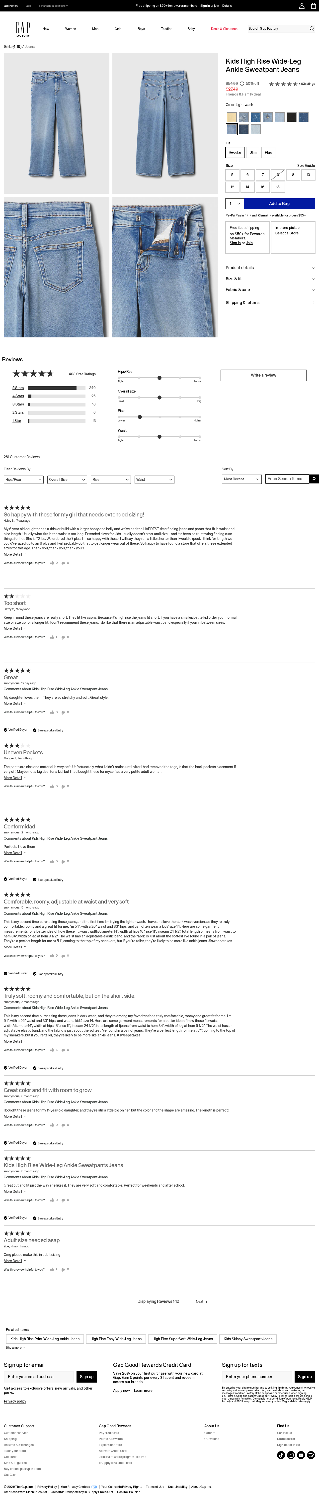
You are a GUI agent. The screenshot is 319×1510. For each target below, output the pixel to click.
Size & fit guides (15, 1463)
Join (249, 243)
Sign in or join (209, 5)
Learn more (143, 1391)
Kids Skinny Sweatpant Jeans (248, 1339)
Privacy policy (15, 1401)
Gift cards (10, 1457)
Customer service (16, 1433)
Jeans (30, 47)
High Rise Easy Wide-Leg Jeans (116, 1339)
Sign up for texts (288, 1445)
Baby (191, 29)
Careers (209, 1433)
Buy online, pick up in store (22, 1469)
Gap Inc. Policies (128, 1492)
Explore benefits (110, 1445)
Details (227, 5)
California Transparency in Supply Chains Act (82, 1492)
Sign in (235, 243)
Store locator (286, 1439)
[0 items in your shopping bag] (313, 5)
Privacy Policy (47, 1487)
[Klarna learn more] (268, 215)
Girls (118, 29)
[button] (111, 197)
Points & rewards (111, 1439)
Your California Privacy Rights (121, 1487)
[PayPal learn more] (248, 215)
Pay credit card (109, 1433)
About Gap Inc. (201, 1487)
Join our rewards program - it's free (123, 1457)
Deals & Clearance (224, 29)
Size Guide (306, 166)
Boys (141, 29)
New (46, 29)
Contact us (284, 1433)
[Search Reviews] (314, 479)
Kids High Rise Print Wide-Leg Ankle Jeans (45, 1339)
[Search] (312, 29)
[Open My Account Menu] (302, 5)
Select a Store (287, 233)
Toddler (166, 29)
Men (95, 29)
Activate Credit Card (113, 1451)
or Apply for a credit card (115, 1463)
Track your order (15, 1451)
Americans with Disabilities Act (25, 1492)
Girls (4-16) (12, 47)
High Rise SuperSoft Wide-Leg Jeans (183, 1339)
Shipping (10, 1439)
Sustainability (177, 1487)
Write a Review (263, 375)
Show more (14, 1347)
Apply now (121, 1391)
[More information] (242, 84)
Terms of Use (155, 1487)
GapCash (10, 1475)
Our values (211, 1439)
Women (70, 29)
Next (199, 1302)
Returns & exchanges (19, 1445)
